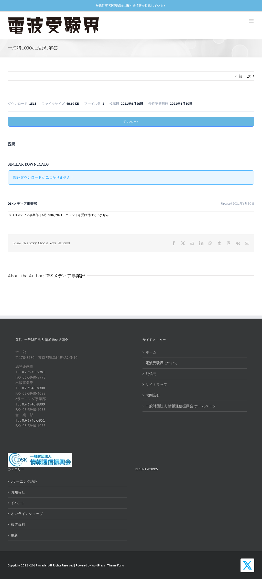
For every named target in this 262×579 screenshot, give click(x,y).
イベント (18, 503)
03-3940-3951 (33, 420)
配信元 (151, 373)
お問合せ (153, 395)
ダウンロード (131, 121)
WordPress (98, 565)
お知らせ (18, 492)
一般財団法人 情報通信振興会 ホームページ (181, 406)
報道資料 (18, 524)
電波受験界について (162, 363)
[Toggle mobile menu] (251, 21)
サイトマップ (156, 384)
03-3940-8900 (33, 388)
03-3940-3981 (33, 372)
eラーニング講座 (24, 481)
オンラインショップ (27, 513)
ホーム (151, 352)
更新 (14, 535)
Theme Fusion (116, 565)
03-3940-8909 (33, 404)
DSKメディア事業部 (25, 215)
